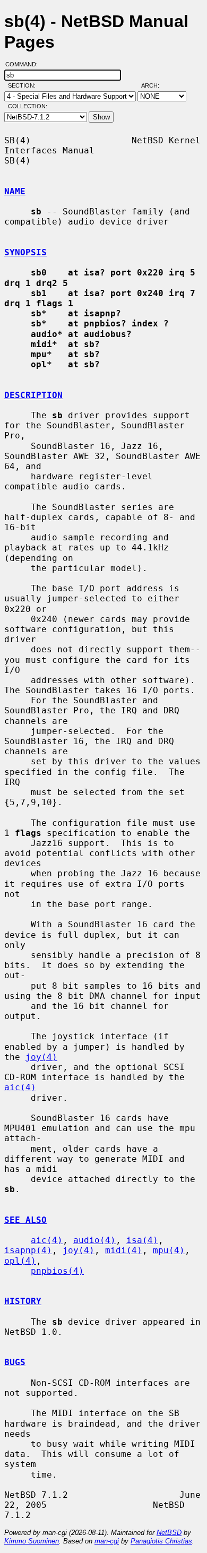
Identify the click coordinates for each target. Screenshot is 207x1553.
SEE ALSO (25, 1220)
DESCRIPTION (33, 395)
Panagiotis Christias (161, 1541)
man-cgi (106, 1541)
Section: (24, 85)
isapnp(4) (28, 1250)
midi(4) (123, 1250)
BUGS (14, 1362)
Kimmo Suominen (31, 1541)
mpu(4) (169, 1250)
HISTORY (22, 1301)
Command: (24, 64)
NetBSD (169, 1533)
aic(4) (20, 1087)
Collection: (27, 106)
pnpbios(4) (57, 1271)
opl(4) (20, 1261)
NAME (14, 191)
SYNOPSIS (25, 252)
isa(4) (142, 1240)
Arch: (155, 85)
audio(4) (94, 1240)
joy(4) (41, 1057)
